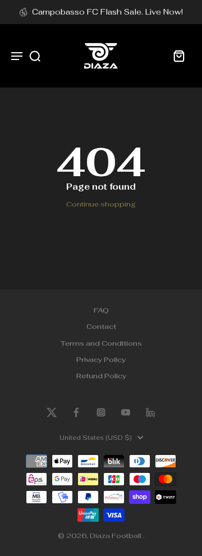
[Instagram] (101, 412)
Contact (101, 327)
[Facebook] (76, 412)
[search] (34, 55)
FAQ (101, 310)
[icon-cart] (178, 55)
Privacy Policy (101, 359)
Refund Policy (101, 376)
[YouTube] (125, 412)
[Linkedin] (150, 412)
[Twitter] (51, 412)
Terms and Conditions (101, 343)
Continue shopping (101, 204)
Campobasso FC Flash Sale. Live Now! (107, 12)
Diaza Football (116, 535)
